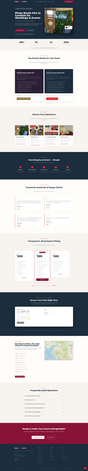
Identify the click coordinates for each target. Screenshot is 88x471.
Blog (41, 1)
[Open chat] (85, 468)
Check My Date (20, 30)
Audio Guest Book (40, 461)
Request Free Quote (38, 437)
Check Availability (68, 1)
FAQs (62, 451)
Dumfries (17, 371)
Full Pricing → (54, 285)
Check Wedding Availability (23, 98)
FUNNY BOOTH (21, 1)
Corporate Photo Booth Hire (55, 73)
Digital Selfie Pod (40, 456)
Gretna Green (18, 369)
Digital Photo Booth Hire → (36, 145)
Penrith (17, 355)
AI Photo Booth (40, 458)
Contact (52, 1)
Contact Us (63, 454)
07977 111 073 (18, 34)
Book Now (24, 277)
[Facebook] (15, 459)
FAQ (48, 1)
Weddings (39, 449)
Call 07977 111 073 (50, 437)
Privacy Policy (64, 458)
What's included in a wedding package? (44, 411)
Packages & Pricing (41, 463)
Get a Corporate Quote (52, 98)
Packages (45, 1)
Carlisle (17, 353)
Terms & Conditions (65, 456)
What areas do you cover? (44, 399)
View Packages (30, 30)
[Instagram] (18, 459)
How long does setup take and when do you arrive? (44, 403)
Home (38, 1)
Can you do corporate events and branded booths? (44, 407)
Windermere (18, 362)
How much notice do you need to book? (44, 415)
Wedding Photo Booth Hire (25, 73)
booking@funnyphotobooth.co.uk (29, 34)
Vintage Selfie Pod (40, 454)
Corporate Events (40, 451)
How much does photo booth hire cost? (44, 395)
